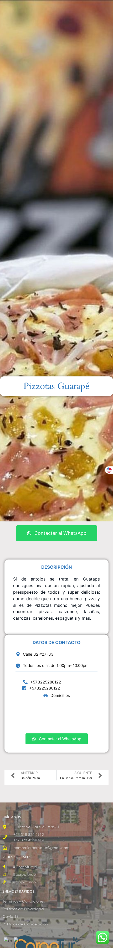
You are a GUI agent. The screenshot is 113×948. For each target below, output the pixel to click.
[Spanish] (19, 940)
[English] (9, 940)
